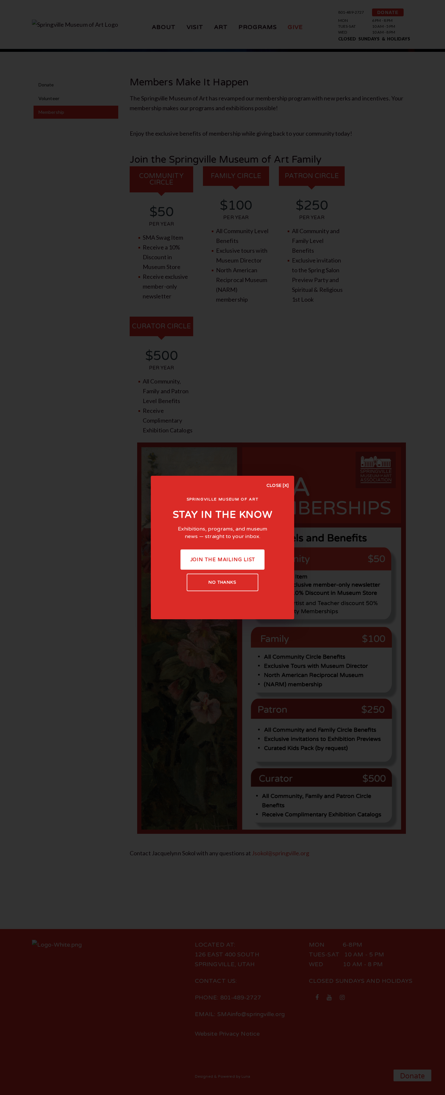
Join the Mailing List (222, 559)
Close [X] (277, 485)
